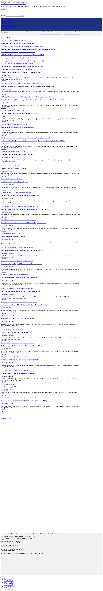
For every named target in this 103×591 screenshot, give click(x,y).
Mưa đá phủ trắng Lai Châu (9, 387)
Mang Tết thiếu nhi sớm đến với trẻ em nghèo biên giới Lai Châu (21, 291)
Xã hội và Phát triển (8, 23)
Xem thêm (3, 80)
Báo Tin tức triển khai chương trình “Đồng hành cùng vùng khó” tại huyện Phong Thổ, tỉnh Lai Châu (33, 141)
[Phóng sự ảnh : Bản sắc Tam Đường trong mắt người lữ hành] (16, 192)
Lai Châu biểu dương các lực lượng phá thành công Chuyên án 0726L (22, 55)
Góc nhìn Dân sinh (8, 589)
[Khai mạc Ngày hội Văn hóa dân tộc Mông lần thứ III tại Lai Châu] (17, 343)
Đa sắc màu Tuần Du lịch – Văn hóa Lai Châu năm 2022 (18, 318)
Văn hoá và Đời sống (9, 21)
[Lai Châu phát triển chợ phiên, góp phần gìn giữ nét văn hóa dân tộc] (17, 247)
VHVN (2, 102)
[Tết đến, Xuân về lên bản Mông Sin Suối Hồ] (12, 329)
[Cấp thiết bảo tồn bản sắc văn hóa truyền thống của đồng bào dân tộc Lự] (18, 220)
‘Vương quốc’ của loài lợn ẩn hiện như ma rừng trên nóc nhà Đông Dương (24, 400)
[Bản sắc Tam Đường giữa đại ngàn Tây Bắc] (12, 179)
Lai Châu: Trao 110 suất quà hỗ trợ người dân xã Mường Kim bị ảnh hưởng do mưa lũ (28, 49)
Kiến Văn (3, 75)
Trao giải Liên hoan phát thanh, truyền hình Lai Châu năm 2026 (21, 72)
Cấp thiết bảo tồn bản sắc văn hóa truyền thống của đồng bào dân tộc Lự (23, 223)
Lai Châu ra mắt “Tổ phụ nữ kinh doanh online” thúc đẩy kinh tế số (22, 66)
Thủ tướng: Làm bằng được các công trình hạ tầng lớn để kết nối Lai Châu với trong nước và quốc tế (32, 100)
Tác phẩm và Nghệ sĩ (9, 25)
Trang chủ (3, 37)
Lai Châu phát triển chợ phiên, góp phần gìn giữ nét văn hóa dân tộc (22, 250)
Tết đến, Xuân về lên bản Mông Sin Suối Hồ (14, 332)
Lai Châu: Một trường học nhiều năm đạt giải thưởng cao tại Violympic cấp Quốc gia (27, 86)
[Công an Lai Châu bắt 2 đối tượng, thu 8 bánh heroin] (14, 40)
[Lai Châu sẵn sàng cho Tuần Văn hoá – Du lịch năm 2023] (15, 110)
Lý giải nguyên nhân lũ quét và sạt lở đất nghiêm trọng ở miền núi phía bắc (24, 61)
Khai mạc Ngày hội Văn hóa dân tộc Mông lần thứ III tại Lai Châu (22, 346)
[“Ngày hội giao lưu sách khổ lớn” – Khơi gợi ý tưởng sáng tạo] (16, 356)
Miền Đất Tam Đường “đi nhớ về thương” (14, 168)
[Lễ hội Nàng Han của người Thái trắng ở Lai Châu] (13, 151)
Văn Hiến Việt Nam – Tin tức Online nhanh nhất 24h (13, 4)
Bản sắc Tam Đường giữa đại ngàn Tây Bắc (14, 182)
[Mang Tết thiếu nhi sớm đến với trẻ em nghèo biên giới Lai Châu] (17, 288)
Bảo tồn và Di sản (8, 22)
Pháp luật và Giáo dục (9, 27)
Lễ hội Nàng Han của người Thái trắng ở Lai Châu (17, 154)
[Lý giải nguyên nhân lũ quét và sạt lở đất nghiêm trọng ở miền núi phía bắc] (19, 57)
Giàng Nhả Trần (4, 89)
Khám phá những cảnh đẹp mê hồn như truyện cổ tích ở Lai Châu (21, 264)
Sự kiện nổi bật (7, 19)
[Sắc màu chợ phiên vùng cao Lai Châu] (10, 233)
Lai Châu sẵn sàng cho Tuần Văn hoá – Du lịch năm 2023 (19, 113)
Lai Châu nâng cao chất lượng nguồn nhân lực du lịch (17, 127)
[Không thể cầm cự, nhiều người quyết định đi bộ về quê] (15, 370)
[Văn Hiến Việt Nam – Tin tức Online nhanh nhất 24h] (14, 2)
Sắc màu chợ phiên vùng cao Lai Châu (13, 236)
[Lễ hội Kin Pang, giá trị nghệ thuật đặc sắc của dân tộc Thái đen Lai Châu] (19, 302)
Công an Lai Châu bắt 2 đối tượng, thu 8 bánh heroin (17, 43)
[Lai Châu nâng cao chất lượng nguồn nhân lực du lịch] (14, 124)
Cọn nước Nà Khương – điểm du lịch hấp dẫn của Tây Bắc (19, 277)
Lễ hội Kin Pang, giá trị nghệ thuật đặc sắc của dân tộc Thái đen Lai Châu (24, 305)
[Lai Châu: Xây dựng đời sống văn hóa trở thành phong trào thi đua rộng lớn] (19, 206)
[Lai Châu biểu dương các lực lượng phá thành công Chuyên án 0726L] (18, 52)
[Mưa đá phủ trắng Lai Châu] (8, 384)
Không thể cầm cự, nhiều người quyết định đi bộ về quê (18, 373)
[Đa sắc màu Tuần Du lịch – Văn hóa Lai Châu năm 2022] (15, 315)
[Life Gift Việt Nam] (6, 418)
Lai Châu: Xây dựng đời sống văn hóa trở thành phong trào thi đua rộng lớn (25, 209)
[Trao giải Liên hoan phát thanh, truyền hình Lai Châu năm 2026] (16, 69)
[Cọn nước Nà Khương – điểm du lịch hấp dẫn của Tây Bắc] (15, 274)
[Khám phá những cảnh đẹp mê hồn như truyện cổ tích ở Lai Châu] (17, 261)
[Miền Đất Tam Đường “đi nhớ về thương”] (11, 165)
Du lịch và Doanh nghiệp (10, 26)
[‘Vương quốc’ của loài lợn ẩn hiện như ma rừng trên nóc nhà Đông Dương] (19, 397)
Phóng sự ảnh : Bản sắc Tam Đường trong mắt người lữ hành (20, 195)
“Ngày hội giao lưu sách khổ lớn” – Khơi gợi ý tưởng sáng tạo (20, 359)
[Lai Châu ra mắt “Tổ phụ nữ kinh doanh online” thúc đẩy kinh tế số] (17, 63)
